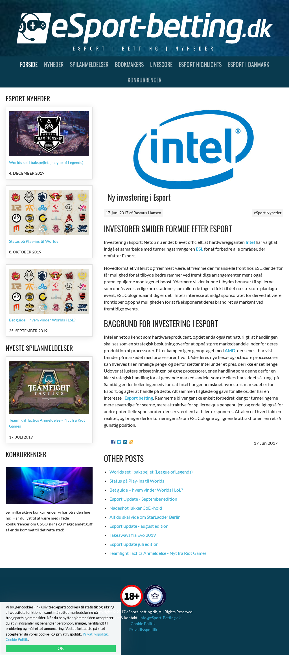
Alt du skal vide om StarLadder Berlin (145, 517)
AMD (230, 350)
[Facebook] (113, 442)
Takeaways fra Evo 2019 (133, 535)
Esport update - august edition (139, 526)
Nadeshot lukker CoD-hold (136, 508)
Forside (29, 64)
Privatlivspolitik (143, 629)
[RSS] (131, 442)
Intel (250, 242)
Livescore (161, 64)
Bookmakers (129, 64)
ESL (199, 248)
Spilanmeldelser (89, 64)
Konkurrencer (144, 80)
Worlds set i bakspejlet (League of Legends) (151, 471)
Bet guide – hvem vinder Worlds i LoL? (146, 489)
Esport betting (138, 397)
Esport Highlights (200, 64)
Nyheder (54, 64)
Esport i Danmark (248, 64)
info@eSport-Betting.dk (160, 617)
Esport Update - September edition (143, 498)
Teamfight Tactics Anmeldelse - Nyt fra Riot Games (158, 553)
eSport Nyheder (268, 212)
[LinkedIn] (125, 442)
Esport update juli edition (134, 544)
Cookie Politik (143, 623)
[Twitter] (119, 442)
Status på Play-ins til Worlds (137, 480)
